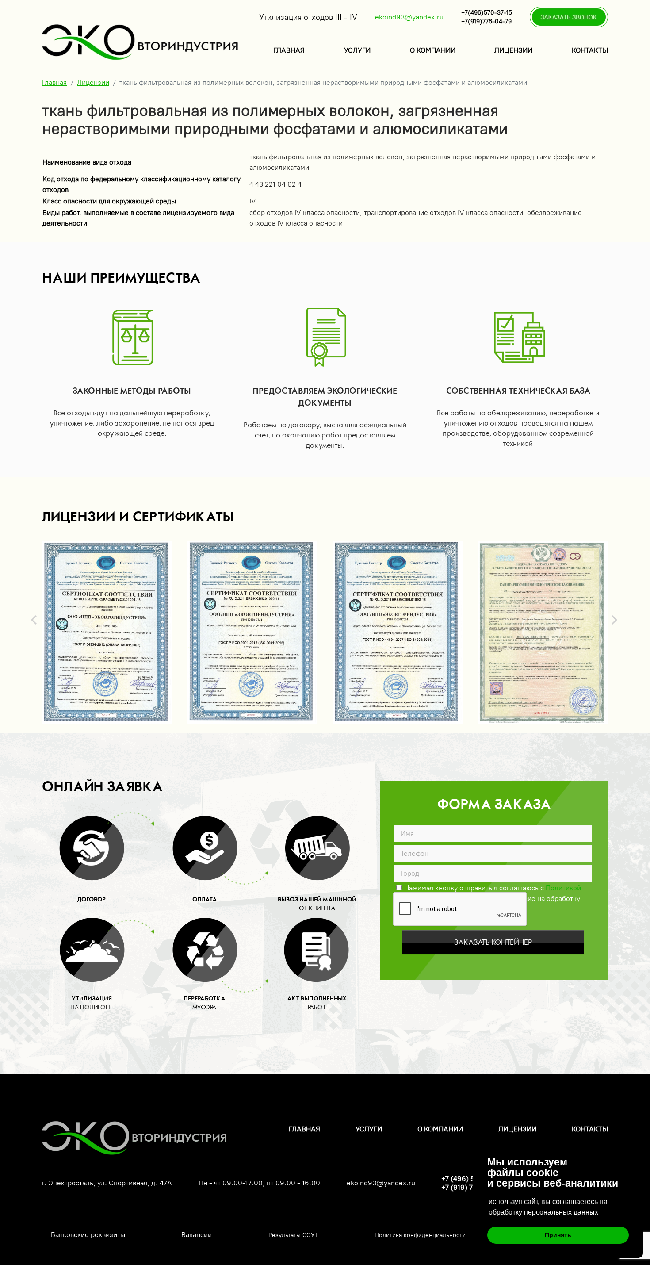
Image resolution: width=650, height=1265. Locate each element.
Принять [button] (558, 1234)
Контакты (590, 50)
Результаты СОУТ (293, 1235)
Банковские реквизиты (88, 1234)
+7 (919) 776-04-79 (472, 1187)
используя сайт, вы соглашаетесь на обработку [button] (548, 1207)
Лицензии (513, 50)
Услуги (357, 50)
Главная (289, 50)
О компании (432, 50)
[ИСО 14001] (398, 632)
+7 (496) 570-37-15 (472, 1178)
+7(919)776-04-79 (486, 21)
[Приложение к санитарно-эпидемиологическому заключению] (543, 632)
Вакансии (196, 1234)
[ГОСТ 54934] (107, 632)
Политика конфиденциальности (420, 1235)
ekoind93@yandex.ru (409, 17)
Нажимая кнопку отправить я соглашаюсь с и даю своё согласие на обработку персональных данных (489, 887)
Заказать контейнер (493, 942)
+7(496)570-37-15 (486, 12)
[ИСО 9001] (252, 632)
